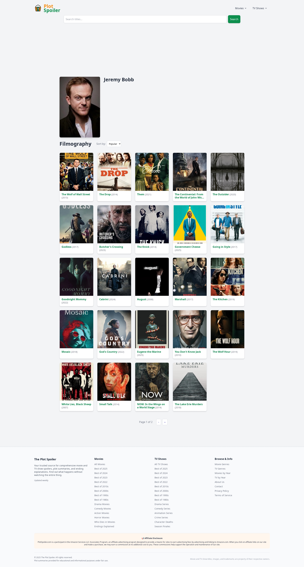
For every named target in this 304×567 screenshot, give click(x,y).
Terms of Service (223, 495)
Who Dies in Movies (104, 521)
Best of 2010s (101, 486)
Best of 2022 (100, 481)
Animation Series (164, 513)
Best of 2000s (101, 490)
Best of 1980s (101, 499)
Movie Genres (222, 464)
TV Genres (220, 468)
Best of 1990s (101, 495)
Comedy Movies (102, 508)
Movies (239, 8)
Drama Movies (102, 504)
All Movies (99, 464)
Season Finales (162, 526)
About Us (219, 481)
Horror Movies (101, 517)
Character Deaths (164, 521)
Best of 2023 (100, 477)
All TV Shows (161, 464)
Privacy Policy (222, 490)
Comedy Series (162, 508)
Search (234, 19)
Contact (219, 486)
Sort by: (101, 144)
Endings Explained (104, 526)
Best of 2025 (100, 468)
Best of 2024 (100, 473)
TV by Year (220, 477)
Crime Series (161, 517)
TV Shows (258, 8)
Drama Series (162, 504)
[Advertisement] (152, 49)
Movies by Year (223, 473)
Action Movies (101, 513)
